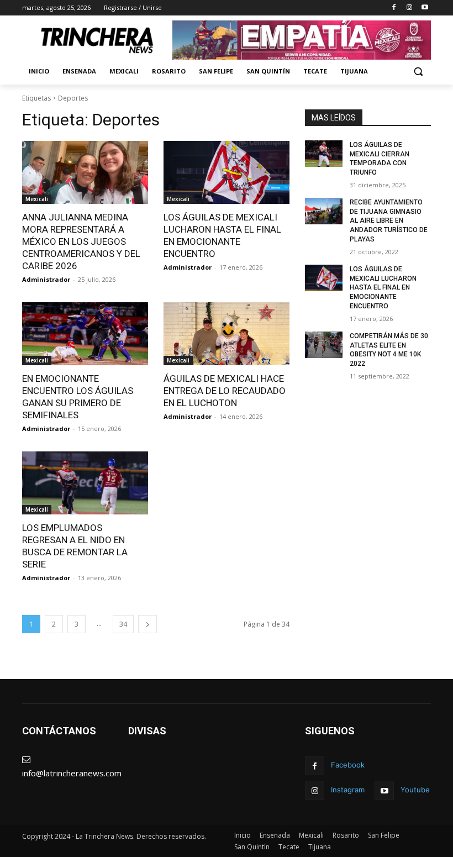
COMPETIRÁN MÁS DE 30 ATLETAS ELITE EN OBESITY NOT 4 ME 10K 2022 (389, 349)
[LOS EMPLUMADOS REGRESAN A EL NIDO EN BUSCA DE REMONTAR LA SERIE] (85, 482)
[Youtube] (424, 8)
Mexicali (36, 199)
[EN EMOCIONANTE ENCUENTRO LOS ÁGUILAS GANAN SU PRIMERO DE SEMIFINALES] (85, 333)
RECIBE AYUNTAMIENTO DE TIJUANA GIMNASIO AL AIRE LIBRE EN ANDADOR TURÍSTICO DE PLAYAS (389, 220)
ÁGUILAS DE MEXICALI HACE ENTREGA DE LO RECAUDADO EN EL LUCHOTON (225, 390)
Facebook (348, 764)
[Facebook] (394, 8)
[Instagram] (409, 8)
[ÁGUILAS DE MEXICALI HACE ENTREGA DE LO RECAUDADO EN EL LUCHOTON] (226, 333)
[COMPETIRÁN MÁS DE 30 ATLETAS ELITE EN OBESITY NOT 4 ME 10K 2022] (324, 345)
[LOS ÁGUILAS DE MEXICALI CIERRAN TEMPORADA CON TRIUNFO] (324, 153)
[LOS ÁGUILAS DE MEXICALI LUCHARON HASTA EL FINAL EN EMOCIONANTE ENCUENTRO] (226, 172)
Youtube (415, 789)
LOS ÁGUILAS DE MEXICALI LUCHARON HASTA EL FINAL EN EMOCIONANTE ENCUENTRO (383, 287)
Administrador (46, 279)
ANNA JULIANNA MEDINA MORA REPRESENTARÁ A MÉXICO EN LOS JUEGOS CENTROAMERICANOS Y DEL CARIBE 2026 (81, 241)
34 (123, 624)
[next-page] (147, 624)
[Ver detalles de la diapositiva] (301, 40)
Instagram (348, 789)
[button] (418, 72)
